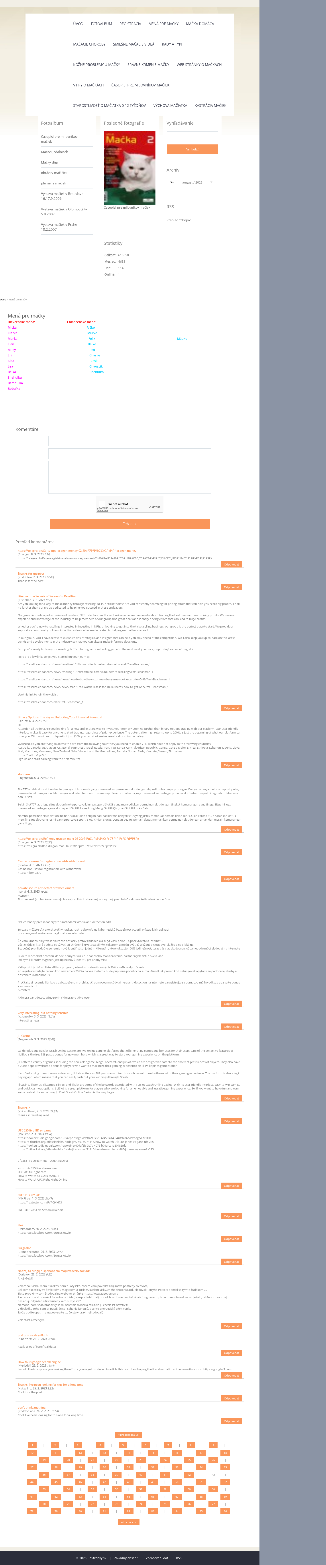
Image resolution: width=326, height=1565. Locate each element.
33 (177, 1467)
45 (56, 1482)
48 (128, 1482)
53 (44, 1489)
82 (128, 1511)
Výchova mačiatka (170, 105)
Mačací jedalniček (54, 152)
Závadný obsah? (126, 1558)
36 (44, 1475)
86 (225, 1511)
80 (80, 1511)
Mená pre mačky (164, 23)
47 (104, 1482)
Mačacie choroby (89, 44)
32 (152, 1467)
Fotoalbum (101, 23)
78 (31, 1511)
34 (201, 1467)
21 (92, 1460)
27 (31, 1467)
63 (80, 1497)
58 (165, 1489)
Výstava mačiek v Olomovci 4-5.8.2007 (64, 211)
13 (104, 1453)
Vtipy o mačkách (88, 85)
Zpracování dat (157, 1558)
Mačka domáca (200, 23)
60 (213, 1489)
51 (201, 1482)
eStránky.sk (98, 1558)
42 (189, 1475)
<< (173, 182)
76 (189, 1504)
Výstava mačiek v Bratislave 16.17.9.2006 (62, 196)
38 (92, 1475)
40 (140, 1475)
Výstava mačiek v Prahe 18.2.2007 (59, 227)
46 (80, 1482)
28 (56, 1467)
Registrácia (130, 23)
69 (225, 1497)
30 (104, 1467)
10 (31, 1453)
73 (116, 1504)
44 (31, 1482)
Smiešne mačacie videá (133, 44)
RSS (179, 1558)
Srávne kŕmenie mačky (148, 64)
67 (177, 1497)
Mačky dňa (49, 162)
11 (56, 1453)
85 (201, 1511)
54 (68, 1489)
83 (152, 1511)
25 (189, 1460)
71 (68, 1504)
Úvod (78, 23)
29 (80, 1467)
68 (201, 1497)
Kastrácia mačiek (210, 105)
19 (44, 1460)
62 (56, 1497)
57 (140, 1489)
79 (56, 1511)
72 (92, 1504)
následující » (128, 1522)
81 (104, 1511)
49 (152, 1482)
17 (201, 1453)
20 (68, 1460)
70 (44, 1504)
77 (213, 1504)
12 (80, 1453)
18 (225, 1453)
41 (165, 1475)
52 (225, 1482)
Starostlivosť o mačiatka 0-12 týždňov (109, 105)
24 (165, 1460)
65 (128, 1497)
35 (225, 1467)
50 (177, 1482)
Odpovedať (231, 564)
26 (213, 1460)
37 (68, 1475)
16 (177, 1453)
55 (92, 1489)
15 (152, 1453)
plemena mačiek (53, 183)
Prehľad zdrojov (179, 220)
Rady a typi (172, 44)
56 (116, 1489)
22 (116, 1460)
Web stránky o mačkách (199, 64)
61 (31, 1497)
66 (152, 1497)
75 (165, 1504)
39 (116, 1475)
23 (140, 1460)
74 (140, 1504)
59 (189, 1489)
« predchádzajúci (128, 1435)
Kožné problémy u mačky (96, 64)
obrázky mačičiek (54, 172)
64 (104, 1497)
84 (177, 1511)
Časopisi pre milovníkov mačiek (140, 85)
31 (128, 1467)
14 (128, 1453)
